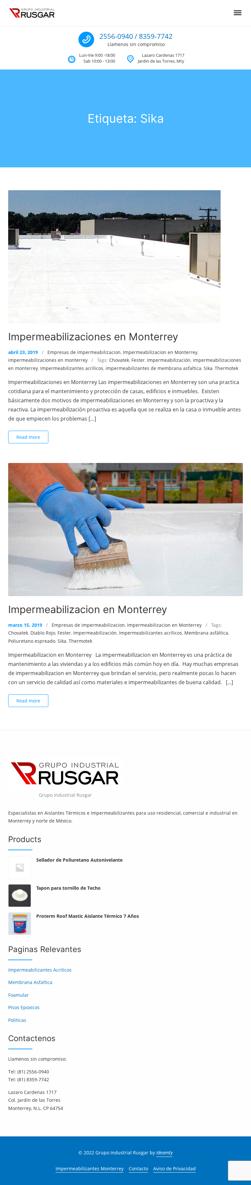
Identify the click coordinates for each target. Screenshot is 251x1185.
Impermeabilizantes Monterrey (90, 1168)
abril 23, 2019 (23, 352)
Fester (138, 360)
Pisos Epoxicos (24, 1007)
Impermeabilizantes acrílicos (71, 368)
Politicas (17, 1020)
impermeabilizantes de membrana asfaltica (153, 368)
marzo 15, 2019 (25, 625)
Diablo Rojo (42, 633)
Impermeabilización (169, 360)
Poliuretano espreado (31, 641)
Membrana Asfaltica (30, 982)
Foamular (18, 995)
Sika (208, 368)
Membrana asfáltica (206, 633)
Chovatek (119, 360)
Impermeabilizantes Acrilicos (40, 970)
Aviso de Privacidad (174, 1168)
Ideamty (164, 1152)
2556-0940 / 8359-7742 (136, 36)
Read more (28, 437)
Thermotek (226, 368)
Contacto (138, 1168)
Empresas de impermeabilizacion (84, 352)
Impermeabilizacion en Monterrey (160, 352)
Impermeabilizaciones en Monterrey (93, 337)
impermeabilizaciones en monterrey (48, 360)
